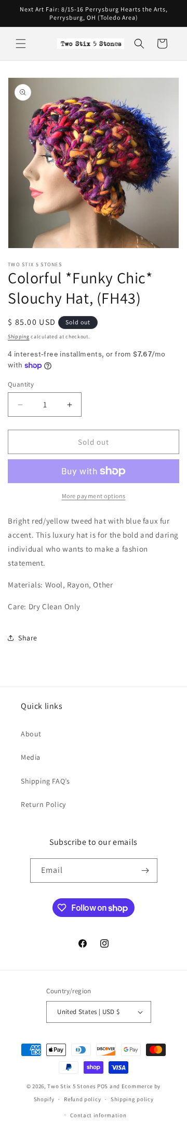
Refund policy (82, 1099)
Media (31, 757)
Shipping (19, 336)
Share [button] (27, 637)
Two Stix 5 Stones (71, 1086)
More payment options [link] (94, 496)
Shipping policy (132, 1099)
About (31, 733)
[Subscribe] (145, 870)
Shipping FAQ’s (45, 781)
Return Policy (43, 804)
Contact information (98, 1115)
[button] (20, 43)
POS (102, 1086)
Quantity (21, 384)
